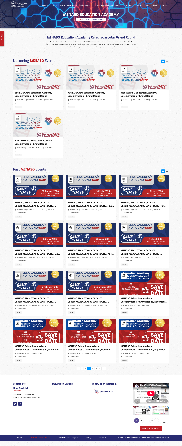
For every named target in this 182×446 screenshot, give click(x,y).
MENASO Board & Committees (64, 5)
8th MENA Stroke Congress (68, 438)
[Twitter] (15, 404)
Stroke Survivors (143, 5)
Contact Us (163, 5)
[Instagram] (20, 404)
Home (37, 5)
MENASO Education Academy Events (107, 5)
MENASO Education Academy (41, 438)
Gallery (154, 5)
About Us (20, 438)
